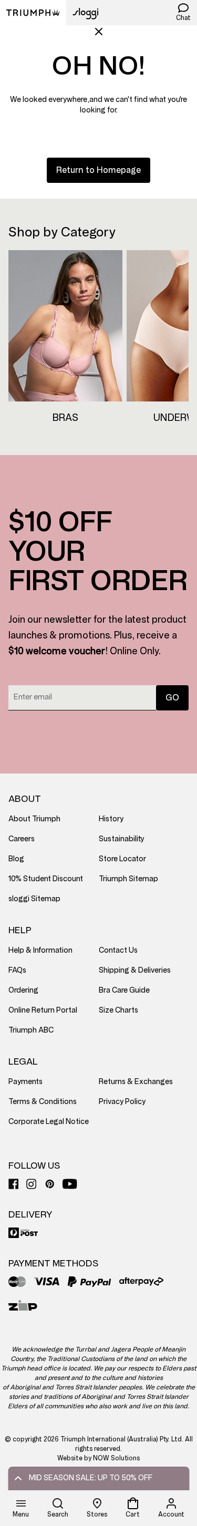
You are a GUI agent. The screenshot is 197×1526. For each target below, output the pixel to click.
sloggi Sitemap (34, 899)
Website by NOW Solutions (98, 1458)
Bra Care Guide (124, 990)
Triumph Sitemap (128, 879)
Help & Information (40, 950)
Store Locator (122, 859)
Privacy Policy (122, 1102)
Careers (21, 839)
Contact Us (118, 950)
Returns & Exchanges (136, 1082)
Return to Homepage (98, 170)
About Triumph (34, 819)
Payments (25, 1082)
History (111, 819)
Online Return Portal (42, 1010)
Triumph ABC (31, 1030)
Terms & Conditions (42, 1102)
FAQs (17, 970)
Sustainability (121, 839)
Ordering (23, 990)
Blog (16, 859)
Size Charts (118, 1010)
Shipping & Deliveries (135, 970)
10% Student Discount (45, 879)
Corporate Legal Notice (48, 1122)
